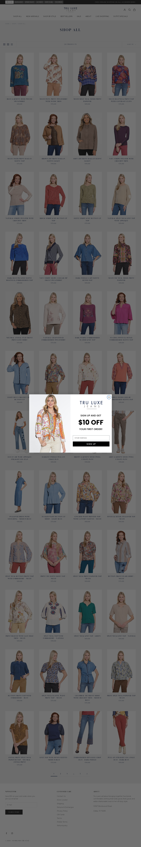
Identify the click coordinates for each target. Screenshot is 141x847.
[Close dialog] (109, 397)
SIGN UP (91, 444)
